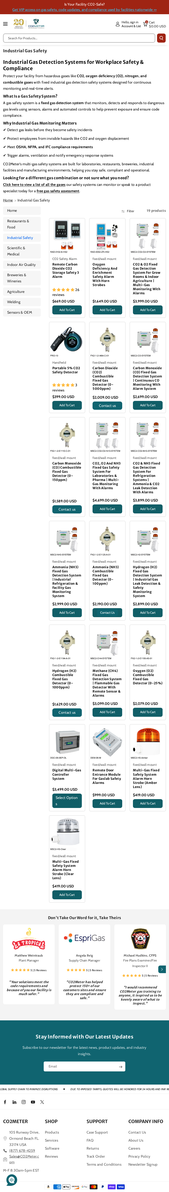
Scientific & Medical (16, 251)
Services (51, 1140)
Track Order (96, 1156)
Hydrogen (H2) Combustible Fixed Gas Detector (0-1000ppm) (64, 679)
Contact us (107, 405)
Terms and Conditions (104, 1164)
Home (8, 200)
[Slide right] (162, 969)
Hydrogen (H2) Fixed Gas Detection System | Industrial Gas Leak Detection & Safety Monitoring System (147, 581)
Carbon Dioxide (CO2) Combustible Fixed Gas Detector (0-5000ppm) (105, 378)
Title (56, 315)
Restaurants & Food (18, 224)
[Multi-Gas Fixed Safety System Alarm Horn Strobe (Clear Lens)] (67, 833)
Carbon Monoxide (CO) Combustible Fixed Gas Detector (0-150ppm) (66, 471)
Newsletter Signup (143, 1164)
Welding (13, 302)
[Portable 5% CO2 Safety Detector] (67, 340)
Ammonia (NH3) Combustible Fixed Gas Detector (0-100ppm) (106, 575)
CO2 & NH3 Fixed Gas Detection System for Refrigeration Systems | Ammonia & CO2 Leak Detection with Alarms (146, 477)
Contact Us (137, 1132)
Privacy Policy (139, 1156)
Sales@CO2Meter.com (24, 1159)
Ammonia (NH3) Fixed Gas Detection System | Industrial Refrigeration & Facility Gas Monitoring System (66, 581)
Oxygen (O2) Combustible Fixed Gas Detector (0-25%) (147, 677)
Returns (93, 1148)
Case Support (97, 1132)
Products (52, 1132)
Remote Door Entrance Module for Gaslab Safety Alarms (107, 776)
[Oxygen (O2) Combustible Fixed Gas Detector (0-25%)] (148, 643)
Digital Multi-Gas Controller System (66, 774)
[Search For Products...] (161, 38)
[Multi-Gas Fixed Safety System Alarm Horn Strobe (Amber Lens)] (148, 742)
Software (52, 1148)
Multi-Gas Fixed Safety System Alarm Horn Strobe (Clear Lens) (65, 870)
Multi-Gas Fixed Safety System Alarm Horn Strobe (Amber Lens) (146, 778)
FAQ (90, 1140)
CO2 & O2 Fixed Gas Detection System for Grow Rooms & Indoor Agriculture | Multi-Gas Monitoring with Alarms (146, 278)
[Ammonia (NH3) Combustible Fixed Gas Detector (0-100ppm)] (107, 539)
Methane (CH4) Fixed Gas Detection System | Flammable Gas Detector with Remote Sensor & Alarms (107, 683)
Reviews (51, 1156)
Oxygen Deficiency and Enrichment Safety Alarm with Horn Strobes (105, 274)
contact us (107, 613)
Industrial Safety (20, 237)
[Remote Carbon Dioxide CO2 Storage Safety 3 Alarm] (67, 236)
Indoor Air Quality (21, 264)
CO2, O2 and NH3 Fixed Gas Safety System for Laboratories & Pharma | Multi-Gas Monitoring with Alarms (107, 475)
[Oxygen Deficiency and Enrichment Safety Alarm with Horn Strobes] (107, 236)
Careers (134, 1148)
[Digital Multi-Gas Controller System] (67, 742)
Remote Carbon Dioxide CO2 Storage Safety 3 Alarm (65, 270)
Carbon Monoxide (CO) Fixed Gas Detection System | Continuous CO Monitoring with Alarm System (147, 378)
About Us (135, 1140)
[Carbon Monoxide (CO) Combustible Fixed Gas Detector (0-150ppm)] (67, 435)
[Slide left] (7, 969)
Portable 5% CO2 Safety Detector (66, 370)
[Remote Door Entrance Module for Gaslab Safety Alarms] (107, 742)
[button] (7, 23)
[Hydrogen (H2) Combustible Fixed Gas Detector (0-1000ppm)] (67, 643)
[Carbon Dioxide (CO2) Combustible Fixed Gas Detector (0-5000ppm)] (107, 340)
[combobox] (79, 38)
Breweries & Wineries (16, 278)
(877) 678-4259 (22, 1150)
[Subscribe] (120, 1067)
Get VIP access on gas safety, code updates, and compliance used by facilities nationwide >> (84, 9)
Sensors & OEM (19, 312)
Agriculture (16, 291)
